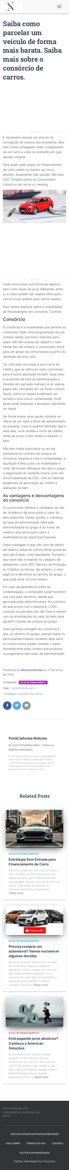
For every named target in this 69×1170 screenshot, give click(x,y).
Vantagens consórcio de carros (23, 693)
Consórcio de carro (23, 688)
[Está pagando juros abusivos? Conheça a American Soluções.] (34, 1012)
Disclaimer (13, 1143)
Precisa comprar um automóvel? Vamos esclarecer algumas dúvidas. (34, 951)
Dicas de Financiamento (33, 682)
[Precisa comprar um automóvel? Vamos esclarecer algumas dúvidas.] (34, 920)
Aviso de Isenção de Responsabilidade (35, 1134)
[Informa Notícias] (12, 6)
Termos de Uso (35, 1143)
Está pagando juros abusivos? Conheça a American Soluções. (33, 1043)
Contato (57, 1143)
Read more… (17, 893)
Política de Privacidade (34, 1152)
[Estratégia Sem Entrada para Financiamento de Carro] (34, 828)
